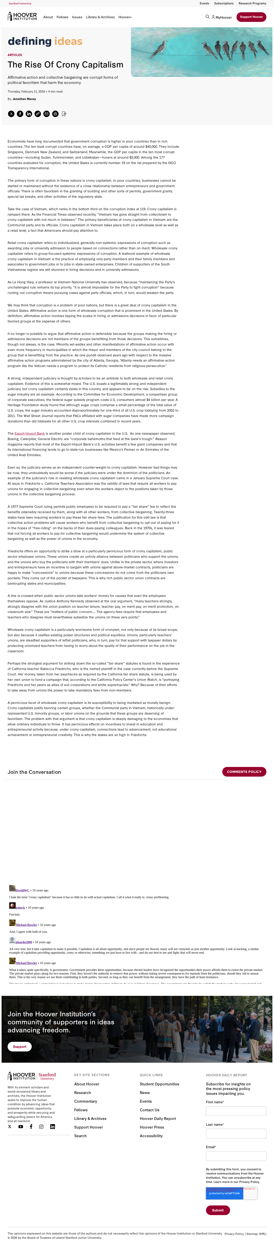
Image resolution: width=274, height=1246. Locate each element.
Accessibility (151, 1135)
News (145, 1092)
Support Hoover (251, 16)
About (48, 16)
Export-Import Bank (30, 433)
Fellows (62, 16)
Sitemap (252, 1234)
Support (19, 1046)
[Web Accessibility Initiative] (20, 3)
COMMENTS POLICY (244, 771)
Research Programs (252, 3)
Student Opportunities (159, 1083)
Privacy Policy (234, 1234)
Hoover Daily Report (158, 1118)
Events (204, 3)
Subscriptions (224, 3)
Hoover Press (152, 1127)
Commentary (85, 1101)
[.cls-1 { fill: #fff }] (37, 114)
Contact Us (149, 1109)
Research (82, 1092)
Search (80, 1135)
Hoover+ (125, 16)
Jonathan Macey (24, 99)
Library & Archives (100, 16)
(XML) (262, 1234)
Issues (77, 16)
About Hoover (86, 1083)
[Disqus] (137, 830)
